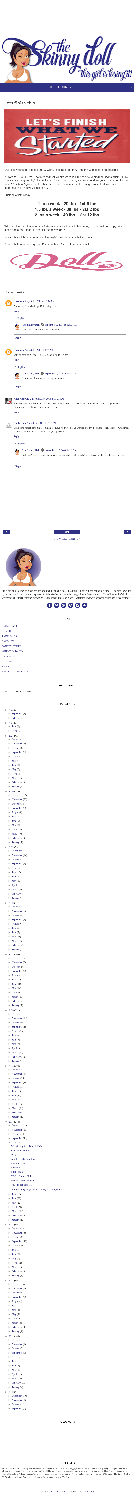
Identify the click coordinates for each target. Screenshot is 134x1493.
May (14, 769)
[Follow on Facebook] (49, 605)
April (14, 730)
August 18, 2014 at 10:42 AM (39, 301)
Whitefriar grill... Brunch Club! (27, 1146)
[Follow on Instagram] (77, 605)
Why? (14, 1154)
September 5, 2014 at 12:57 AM (61, 324)
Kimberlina (20, 422)
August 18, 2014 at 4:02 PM (39, 350)
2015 (11, 1066)
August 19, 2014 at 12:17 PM (41, 422)
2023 (11, 709)
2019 (11, 847)
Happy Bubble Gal (24, 398)
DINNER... (8, 661)
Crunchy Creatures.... (21, 1150)
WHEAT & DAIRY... (14, 651)
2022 (11, 722)
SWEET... (7, 666)
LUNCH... (8, 631)
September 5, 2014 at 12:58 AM (61, 450)
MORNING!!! (18, 1172)
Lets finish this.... (20, 1163)
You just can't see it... (21, 1184)
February (16, 718)
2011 (11, 1336)
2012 (11, 1280)
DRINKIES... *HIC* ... (15, 656)
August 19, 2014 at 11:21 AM (49, 398)
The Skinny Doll (31, 324)
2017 (11, 954)
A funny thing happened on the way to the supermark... (38, 1189)
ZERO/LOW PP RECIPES (17, 671)
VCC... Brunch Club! (21, 1176)
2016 (11, 1010)
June (14, 726)
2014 (11, 1121)
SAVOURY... (9, 641)
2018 (11, 902)
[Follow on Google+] (63, 605)
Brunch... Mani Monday (23, 1180)
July (14, 760)
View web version (67, 538)
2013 (11, 1224)
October (16, 747)
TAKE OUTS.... (11, 636)
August (15, 756)
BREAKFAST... (11, 626)
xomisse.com (87, 1491)
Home (67, 532)
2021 (11, 735)
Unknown (19, 301)
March (15, 777)
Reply (16, 311)
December (17, 739)
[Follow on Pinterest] (70, 605)
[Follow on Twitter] (56, 605)
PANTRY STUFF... (13, 646)
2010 (11, 1392)
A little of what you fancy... (25, 1159)
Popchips (15, 1167)
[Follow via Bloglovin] (84, 605)
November (17, 743)
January (15, 786)
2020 (11, 791)
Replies (21, 318)
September (17, 713)
